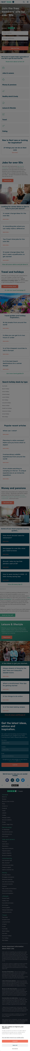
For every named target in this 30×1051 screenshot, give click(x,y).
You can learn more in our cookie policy (13, 1037)
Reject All (15, 1045)
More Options (15, 1048)
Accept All (15, 1041)
